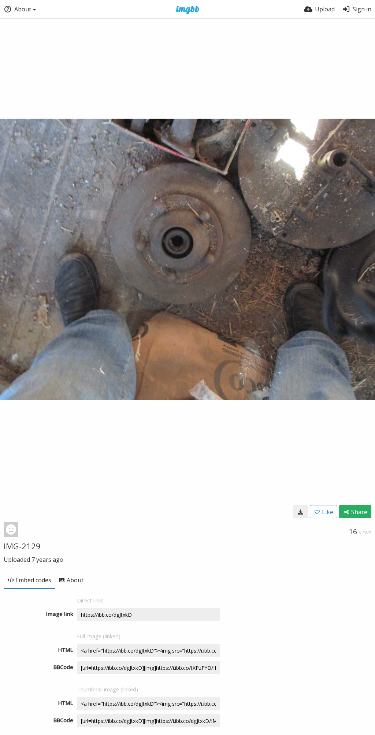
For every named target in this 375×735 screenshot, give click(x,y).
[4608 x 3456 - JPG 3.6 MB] (300, 511)
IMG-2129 (22, 546)
